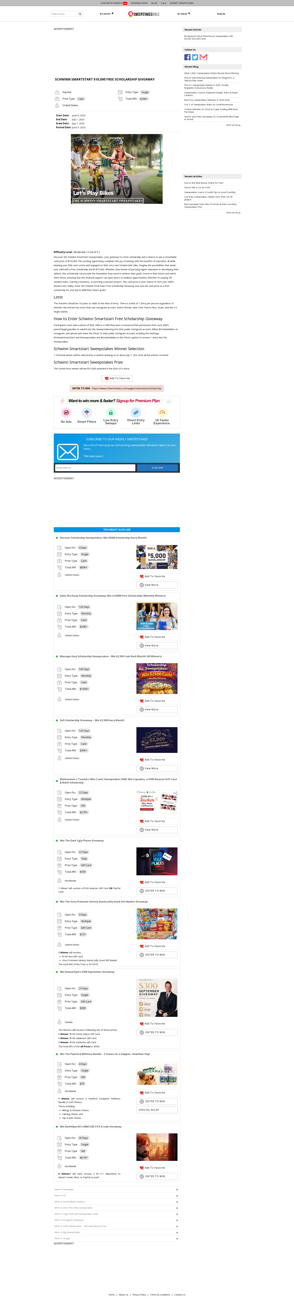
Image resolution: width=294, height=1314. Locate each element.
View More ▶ (233, 125)
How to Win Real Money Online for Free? (204, 182)
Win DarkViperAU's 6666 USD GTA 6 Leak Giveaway (90, 1126)
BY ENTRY (105, 13)
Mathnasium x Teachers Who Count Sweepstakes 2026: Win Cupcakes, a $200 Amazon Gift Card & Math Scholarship (118, 781)
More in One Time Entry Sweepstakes (74, 1207)
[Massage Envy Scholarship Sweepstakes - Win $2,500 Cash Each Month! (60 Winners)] (157, 693)
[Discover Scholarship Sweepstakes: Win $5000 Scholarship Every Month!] (157, 568)
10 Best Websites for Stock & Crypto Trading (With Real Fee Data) (210, 110)
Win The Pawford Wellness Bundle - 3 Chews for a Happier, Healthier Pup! (105, 1054)
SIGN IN (221, 13)
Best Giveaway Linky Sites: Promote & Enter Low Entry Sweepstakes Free (210, 205)
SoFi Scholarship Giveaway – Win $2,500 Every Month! (92, 720)
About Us (123, 1294)
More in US (60, 1195)
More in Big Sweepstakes (67, 1232)
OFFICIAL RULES (149, 1110)
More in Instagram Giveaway (69, 1220)
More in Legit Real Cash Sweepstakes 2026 (76, 1213)
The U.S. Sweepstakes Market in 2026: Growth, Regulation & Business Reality (206, 86)
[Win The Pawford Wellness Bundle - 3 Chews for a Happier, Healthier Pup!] (157, 1084)
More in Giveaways (64, 1189)
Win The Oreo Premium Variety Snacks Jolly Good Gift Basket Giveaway (104, 901)
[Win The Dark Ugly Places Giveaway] (157, 874)
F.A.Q (163, 3)
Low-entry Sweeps (114, 3)
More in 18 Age (62, 1238)
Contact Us (179, 1294)
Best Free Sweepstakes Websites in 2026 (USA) (207, 100)
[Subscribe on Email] (203, 57)
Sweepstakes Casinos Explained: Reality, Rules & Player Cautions (211, 94)
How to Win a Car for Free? (197, 187)
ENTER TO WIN (155, 890)
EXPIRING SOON (139, 3)
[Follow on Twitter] (195, 57)
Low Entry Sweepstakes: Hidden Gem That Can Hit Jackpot (208, 198)
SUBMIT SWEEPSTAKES (182, 3)
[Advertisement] (117, 52)
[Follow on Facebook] (187, 57)
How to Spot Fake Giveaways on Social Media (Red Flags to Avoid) (211, 118)
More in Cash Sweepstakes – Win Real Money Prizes (81, 1226)
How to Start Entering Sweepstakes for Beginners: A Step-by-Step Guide (209, 79)
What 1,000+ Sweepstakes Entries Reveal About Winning (211, 73)
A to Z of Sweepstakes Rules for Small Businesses (208, 104)
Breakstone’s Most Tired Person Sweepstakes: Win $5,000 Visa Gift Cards (208, 37)
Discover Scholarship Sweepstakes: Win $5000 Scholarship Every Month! (103, 537)
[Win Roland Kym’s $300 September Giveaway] (157, 1016)
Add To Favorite (120, 378)
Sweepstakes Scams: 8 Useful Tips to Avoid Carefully (210, 192)
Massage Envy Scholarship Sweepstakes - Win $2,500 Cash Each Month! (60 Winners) (111, 656)
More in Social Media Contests (70, 1201)
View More (151, 585)
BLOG (154, 3)
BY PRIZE (182, 13)
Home (112, 1294)
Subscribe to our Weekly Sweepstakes (117, 439)
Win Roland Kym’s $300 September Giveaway (87, 972)
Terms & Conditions (160, 1294)
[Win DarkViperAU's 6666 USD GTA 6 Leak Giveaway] (157, 1160)
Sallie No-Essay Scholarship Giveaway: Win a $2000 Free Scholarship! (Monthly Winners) (113, 595)
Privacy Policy (139, 1294)
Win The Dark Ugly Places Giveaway (82, 840)
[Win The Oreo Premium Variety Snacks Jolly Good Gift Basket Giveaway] (157, 938)
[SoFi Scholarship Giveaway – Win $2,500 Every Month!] (157, 752)
